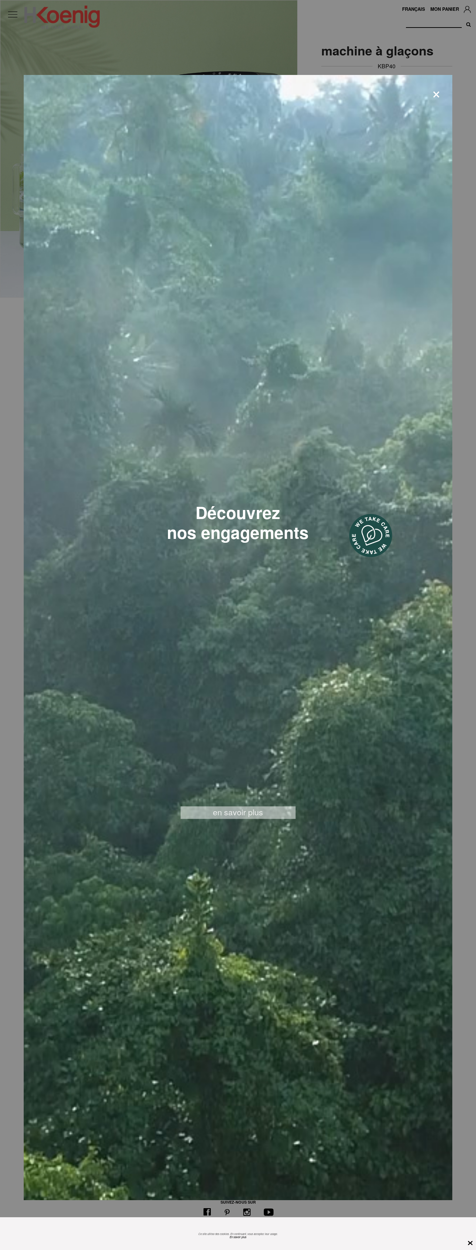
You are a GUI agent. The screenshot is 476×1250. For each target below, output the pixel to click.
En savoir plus (238, 1237)
